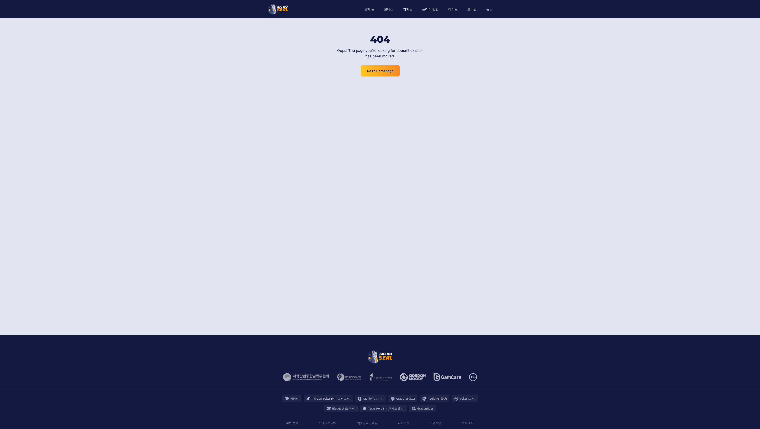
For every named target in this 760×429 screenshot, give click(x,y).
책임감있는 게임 (367, 423)
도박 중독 (468, 423)
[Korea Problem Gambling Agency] (380, 377)
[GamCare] (447, 377)
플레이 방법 (430, 9)
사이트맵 (403, 423)
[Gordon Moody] (413, 377)
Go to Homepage (380, 71)
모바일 (472, 9)
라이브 (453, 9)
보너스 (388, 9)
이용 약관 (435, 423)
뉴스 (489, 9)
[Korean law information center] (349, 377)
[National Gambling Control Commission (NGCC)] (306, 377)
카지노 (408, 9)
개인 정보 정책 (328, 423)
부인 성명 (292, 423)
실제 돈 (369, 9)
